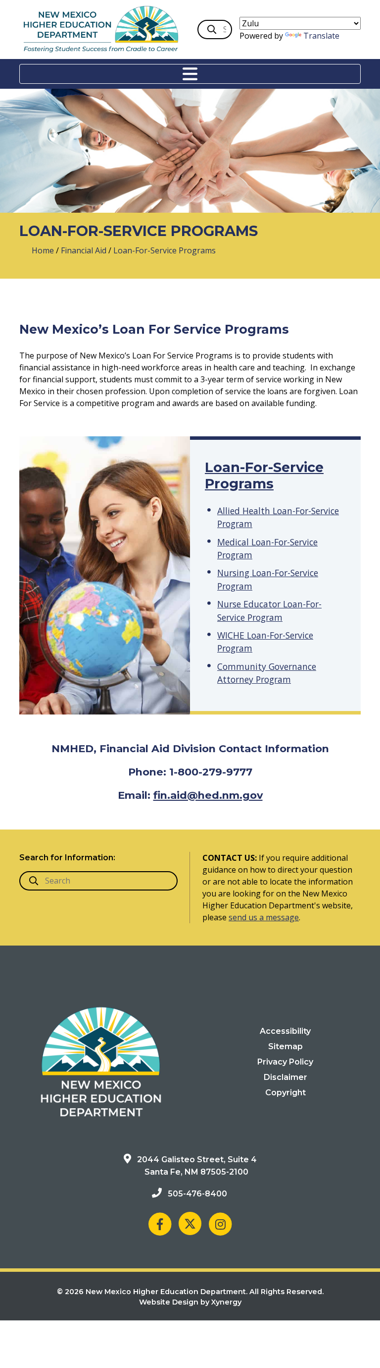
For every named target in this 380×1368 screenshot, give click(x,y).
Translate (321, 35)
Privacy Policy (285, 1062)
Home (43, 250)
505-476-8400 (197, 1193)
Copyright (285, 1092)
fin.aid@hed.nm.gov (208, 795)
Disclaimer (285, 1077)
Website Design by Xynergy (190, 1302)
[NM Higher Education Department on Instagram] (220, 1223)
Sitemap (285, 1046)
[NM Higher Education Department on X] (190, 1223)
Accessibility (285, 1031)
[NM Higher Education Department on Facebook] (160, 1223)
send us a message (264, 917)
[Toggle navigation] (190, 74)
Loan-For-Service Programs (264, 475)
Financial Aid (83, 250)
